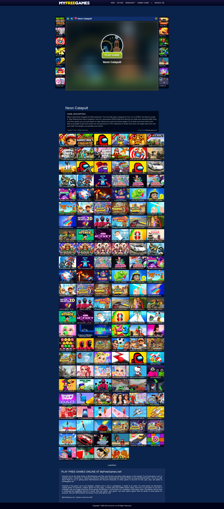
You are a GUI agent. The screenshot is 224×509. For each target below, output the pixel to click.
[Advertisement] (112, 11)
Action (120, 3)
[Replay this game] (156, 19)
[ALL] (151, 3)
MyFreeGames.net (111, 506)
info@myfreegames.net (150, 130)
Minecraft (130, 3)
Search (159, 3)
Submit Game (143, 3)
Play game (112, 55)
